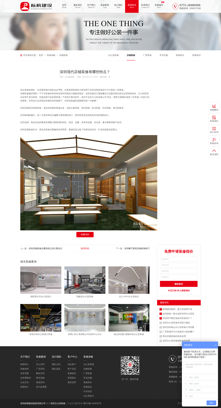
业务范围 (24, 373)
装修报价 (159, 6)
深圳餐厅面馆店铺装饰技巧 (137, 248)
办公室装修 (113, 55)
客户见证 (72, 369)
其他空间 (40, 382)
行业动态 (87, 391)
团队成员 (56, 369)
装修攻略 (51, 55)
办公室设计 (88, 396)
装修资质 (24, 369)
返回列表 (85, 248)
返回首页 (72, 382)
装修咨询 (214, 143)
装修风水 (180, 55)
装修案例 (105, 6)
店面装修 (43, 90)
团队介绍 (56, 364)
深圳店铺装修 (26, 129)
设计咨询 (214, 132)
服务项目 (78, 6)
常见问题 (164, 55)
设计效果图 (41, 387)
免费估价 (85, 234)
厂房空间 (40, 369)
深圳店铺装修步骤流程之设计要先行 (45, 248)
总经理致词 (25, 378)
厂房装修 (147, 55)
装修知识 (196, 55)
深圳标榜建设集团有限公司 (33, 403)
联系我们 (145, 6)
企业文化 (24, 382)
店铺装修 (63, 55)
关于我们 (91, 6)
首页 (64, 6)
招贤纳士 (24, 387)
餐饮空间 (40, 373)
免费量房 (214, 110)
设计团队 (118, 6)
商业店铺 (40, 378)
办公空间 (40, 364)
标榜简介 (24, 364)
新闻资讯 (132, 6)
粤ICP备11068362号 (92, 403)
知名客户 (72, 364)
